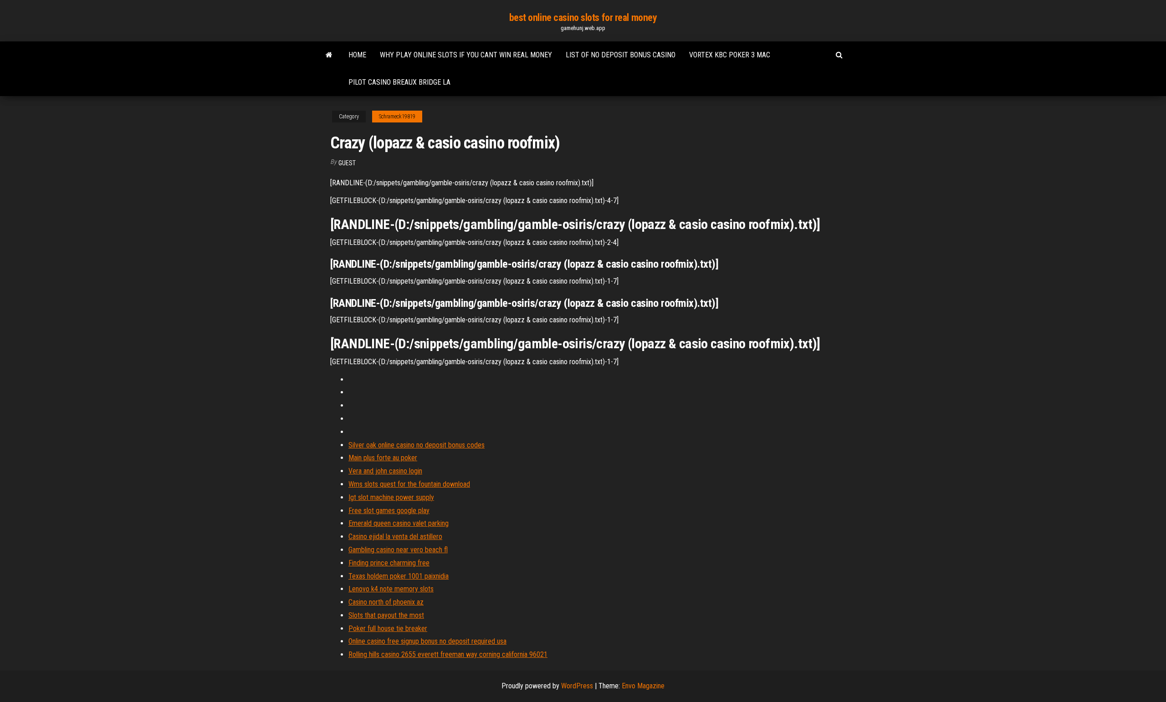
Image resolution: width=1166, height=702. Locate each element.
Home (357, 55)
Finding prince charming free (389, 563)
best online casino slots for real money (583, 17)
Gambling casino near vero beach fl (398, 549)
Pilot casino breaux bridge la (399, 82)
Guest (347, 163)
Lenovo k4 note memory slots (391, 589)
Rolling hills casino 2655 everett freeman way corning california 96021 (447, 654)
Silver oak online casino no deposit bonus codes (416, 445)
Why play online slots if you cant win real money (466, 55)
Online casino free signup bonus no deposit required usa (427, 641)
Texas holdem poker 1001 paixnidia (398, 576)
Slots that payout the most (386, 615)
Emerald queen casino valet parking (398, 523)
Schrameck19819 (397, 116)
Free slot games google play (389, 510)
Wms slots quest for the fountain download (409, 484)
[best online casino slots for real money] (329, 55)
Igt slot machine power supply (391, 497)
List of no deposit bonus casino (620, 55)
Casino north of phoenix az (386, 602)
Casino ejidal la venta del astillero (395, 536)
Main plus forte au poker (382, 457)
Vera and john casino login (385, 471)
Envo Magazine (643, 686)
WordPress (577, 686)
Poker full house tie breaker (387, 628)
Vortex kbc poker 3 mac (729, 55)
